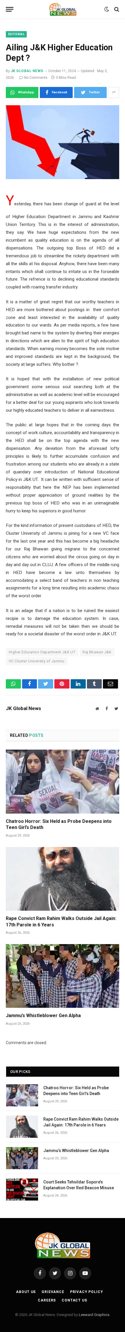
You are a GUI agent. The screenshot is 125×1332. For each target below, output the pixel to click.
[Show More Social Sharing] (113, 92)
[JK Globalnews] (62, 9)
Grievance (53, 1292)
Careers (47, 1300)
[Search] (116, 9)
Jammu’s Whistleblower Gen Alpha (43, 1015)
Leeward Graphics (94, 1315)
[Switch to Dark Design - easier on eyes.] (106, 9)
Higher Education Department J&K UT (42, 652)
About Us (26, 1292)
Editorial (16, 34)
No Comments (35, 78)
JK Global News (27, 71)
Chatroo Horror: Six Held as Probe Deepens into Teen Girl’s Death (59, 824)
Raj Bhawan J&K (97, 652)
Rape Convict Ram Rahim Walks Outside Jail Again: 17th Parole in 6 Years (61, 922)
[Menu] (9, 9)
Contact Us (74, 1300)
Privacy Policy (86, 1292)
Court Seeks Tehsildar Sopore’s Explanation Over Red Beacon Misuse (78, 1185)
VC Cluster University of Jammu (37, 661)
